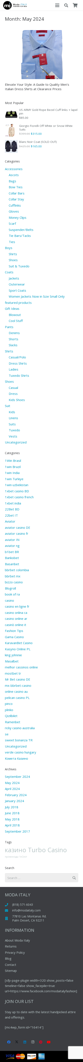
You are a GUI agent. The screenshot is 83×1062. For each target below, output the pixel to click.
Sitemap (11, 970)
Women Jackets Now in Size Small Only (37, 296)
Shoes (13, 260)
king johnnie (13, 655)
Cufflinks (15, 205)
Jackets (14, 278)
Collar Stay (16, 199)
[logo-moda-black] (15, 5)
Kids (12, 412)
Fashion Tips (14, 631)
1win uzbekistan (16, 485)
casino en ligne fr (17, 606)
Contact (10, 964)
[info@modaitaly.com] (8, 910)
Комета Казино (16, 758)
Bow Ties (16, 187)
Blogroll (10, 588)
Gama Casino (14, 637)
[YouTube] (49, 1042)
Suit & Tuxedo (19, 266)
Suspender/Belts (21, 229)
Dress (13, 393)
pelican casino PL (17, 697)
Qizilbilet (11, 716)
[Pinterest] (41, 1042)
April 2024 (12, 789)
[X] (17, 1042)
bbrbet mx (12, 576)
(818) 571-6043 (22, 905)
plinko (9, 710)
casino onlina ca (16, 612)
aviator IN (12, 540)
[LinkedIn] (25, 1042)
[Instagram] (33, 1042)
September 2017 (17, 831)
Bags (12, 181)
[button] (57, 5)
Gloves (14, 211)
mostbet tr (13, 673)
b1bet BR (12, 552)
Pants (9, 327)
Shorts (13, 339)
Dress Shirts (18, 363)
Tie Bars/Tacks (20, 235)
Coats (9, 272)
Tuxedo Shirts (19, 375)
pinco (9, 703)
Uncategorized (16, 442)
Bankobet (12, 558)
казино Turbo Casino (36, 850)
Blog (8, 958)
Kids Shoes (17, 400)
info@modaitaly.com (26, 910)
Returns (11, 946)
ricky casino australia (20, 728)
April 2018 (12, 825)
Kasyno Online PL (17, 649)
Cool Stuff (16, 321)
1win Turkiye (14, 479)
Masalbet (12, 661)
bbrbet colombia (17, 570)
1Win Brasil (13, 460)
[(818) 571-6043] (8, 904)
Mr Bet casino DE (17, 679)
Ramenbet (12, 722)
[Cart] (75, 5)
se (7, 734)
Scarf (12, 223)
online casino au (16, 691)
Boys (8, 248)
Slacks (13, 345)
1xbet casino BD (17, 491)
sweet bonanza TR (19, 740)
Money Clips (17, 217)
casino (9, 600)
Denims (14, 333)
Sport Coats (17, 290)
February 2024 (16, 795)
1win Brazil (13, 467)
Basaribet (12, 564)
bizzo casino (14, 582)
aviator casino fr (16, 533)
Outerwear (17, 284)
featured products (18, 302)
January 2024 (14, 801)
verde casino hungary (20, 752)
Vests (13, 436)
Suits (12, 424)
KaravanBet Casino (19, 643)
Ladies (13, 369)
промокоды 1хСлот (16, 856)
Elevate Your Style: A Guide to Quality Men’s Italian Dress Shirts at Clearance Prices (37, 86)
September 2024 (17, 776)
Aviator (10, 521)
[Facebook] (9, 1042)
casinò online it (15, 625)
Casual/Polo (17, 357)
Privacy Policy (15, 952)
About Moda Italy (17, 940)
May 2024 (12, 783)
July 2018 (11, 807)
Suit (7, 406)
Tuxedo (14, 430)
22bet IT (11, 515)
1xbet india (13, 503)
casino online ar (16, 618)
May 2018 (12, 819)
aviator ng (12, 545)
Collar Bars (16, 193)
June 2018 (12, 813)
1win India (12, 473)
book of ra (12, 594)
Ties (12, 242)
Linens (13, 418)
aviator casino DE (17, 527)
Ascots (14, 175)
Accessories (14, 169)
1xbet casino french (19, 497)
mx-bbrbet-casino (18, 685)
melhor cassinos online (21, 667)
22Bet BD (12, 509)
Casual (13, 387)
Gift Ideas (12, 308)
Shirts (13, 254)
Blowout (15, 315)
